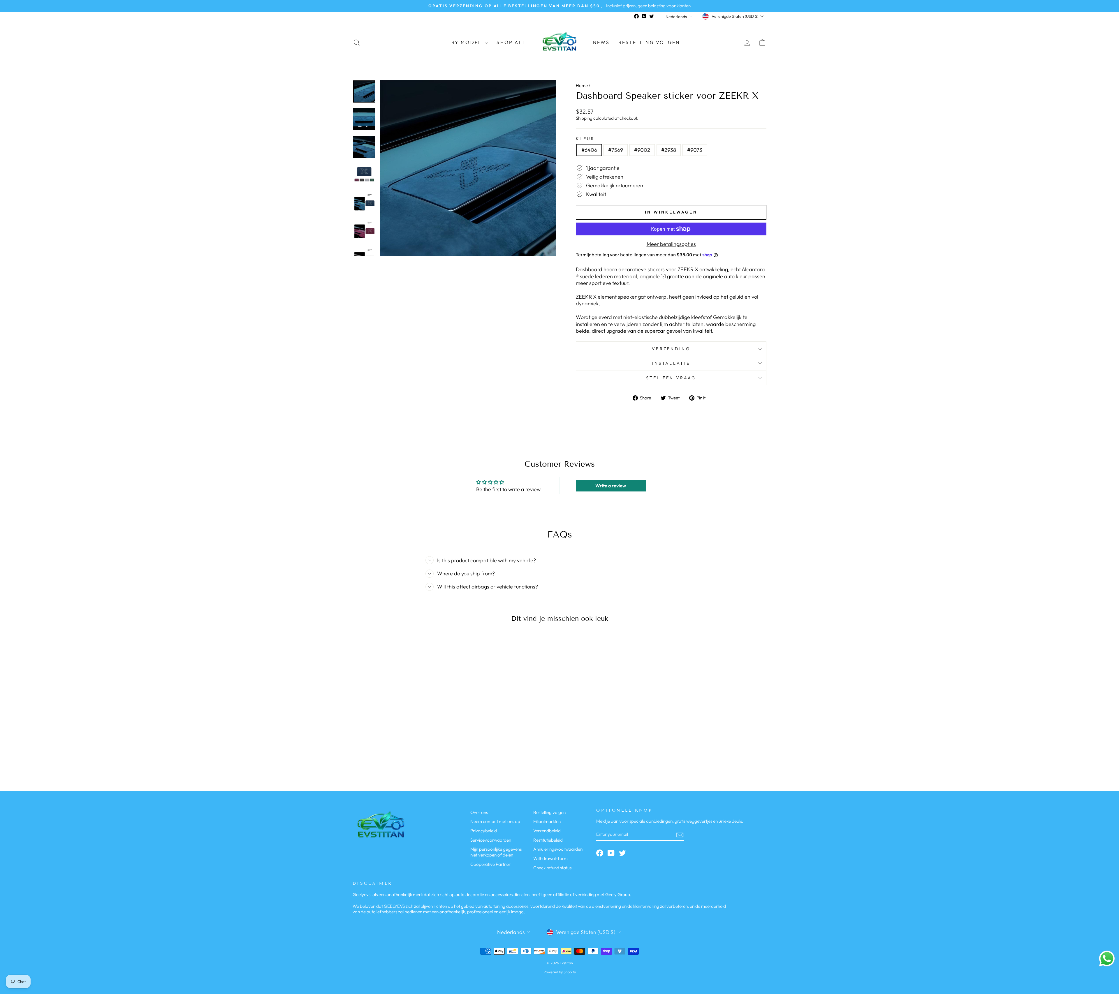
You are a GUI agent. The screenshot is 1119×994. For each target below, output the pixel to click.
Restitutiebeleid (548, 840)
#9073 (694, 150)
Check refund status (552, 867)
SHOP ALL (511, 42)
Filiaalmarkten (547, 821)
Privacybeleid (483, 830)
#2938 (668, 150)
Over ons (479, 812)
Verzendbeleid (547, 830)
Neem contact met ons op (495, 821)
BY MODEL (467, 42)
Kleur (585, 138)
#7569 (615, 150)
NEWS (601, 42)
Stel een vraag (671, 377)
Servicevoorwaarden (490, 840)
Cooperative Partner (490, 864)
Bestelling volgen (649, 42)
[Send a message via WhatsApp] (1107, 958)
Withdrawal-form (550, 858)
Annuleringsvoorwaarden (558, 849)
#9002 (642, 150)
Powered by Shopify (559, 972)
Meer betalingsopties (671, 244)
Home (582, 85)
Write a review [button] (610, 486)
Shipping (584, 118)
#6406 (589, 150)
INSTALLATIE (671, 363)
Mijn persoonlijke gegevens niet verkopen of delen (496, 852)
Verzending (671, 348)
